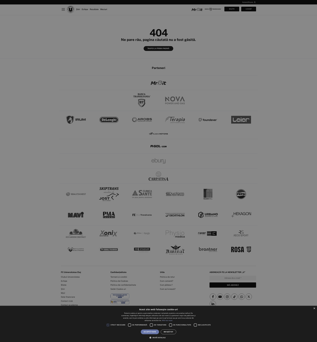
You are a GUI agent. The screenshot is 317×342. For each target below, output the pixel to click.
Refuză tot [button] (168, 332)
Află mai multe (167, 320)
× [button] (314, 308)
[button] (158, 337)
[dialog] (158, 324)
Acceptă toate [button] (150, 332)
